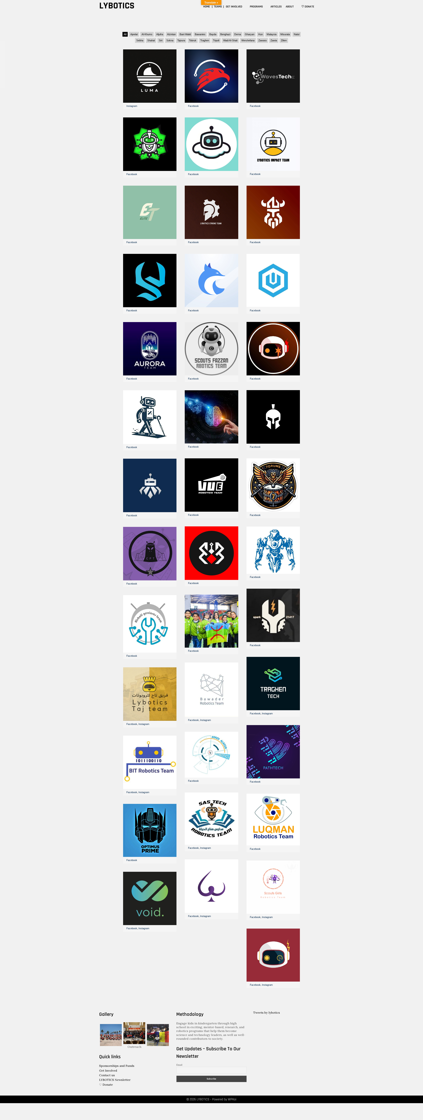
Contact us (107, 1075)
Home (206, 6)
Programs (256, 6)
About (290, 6)
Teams (218, 6)
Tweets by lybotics (266, 1012)
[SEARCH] (320, 6)
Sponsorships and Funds (116, 1066)
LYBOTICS (117, 6)
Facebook (131, 174)
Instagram (131, 106)
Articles (276, 6)
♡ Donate (307, 6)
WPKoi (232, 1099)
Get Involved (234, 6)
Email (179, 1064)
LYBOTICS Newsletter (115, 1080)
